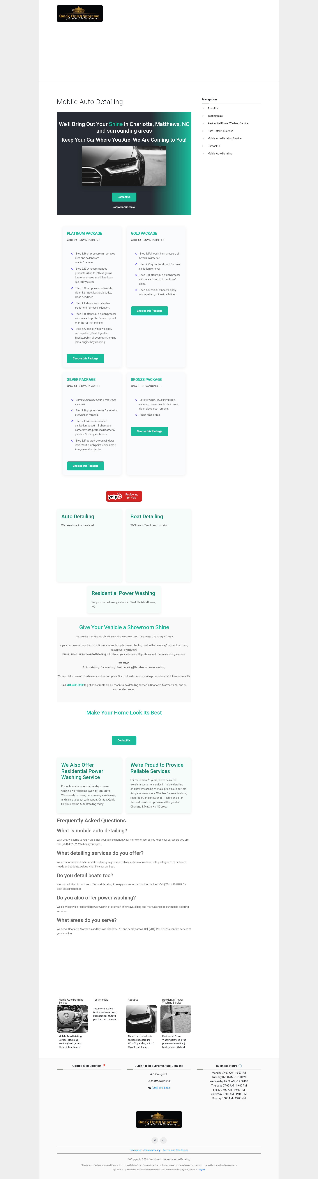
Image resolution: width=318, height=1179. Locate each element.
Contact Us (124, 196)
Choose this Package (85, 358)
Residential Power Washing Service (228, 123)
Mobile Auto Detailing (220, 153)
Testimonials (215, 115)
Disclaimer (136, 1150)
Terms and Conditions (175, 1150)
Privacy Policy (152, 1150)
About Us (213, 108)
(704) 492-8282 (161, 1087)
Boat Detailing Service (220, 130)
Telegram (201, 1170)
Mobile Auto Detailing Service (225, 138)
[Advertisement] (159, 54)
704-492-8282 (75, 685)
